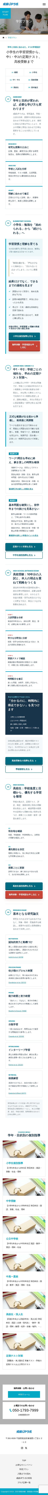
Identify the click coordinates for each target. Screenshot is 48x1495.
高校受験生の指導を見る (23, 760)
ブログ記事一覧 (24, 1482)
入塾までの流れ (24, 1474)
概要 (15, 72)
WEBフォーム (24, 1394)
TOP (24, 1460)
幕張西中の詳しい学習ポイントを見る (23, 535)
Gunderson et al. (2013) (17, 982)
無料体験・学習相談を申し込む (23, 345)
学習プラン (24, 1469)
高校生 (15, 87)
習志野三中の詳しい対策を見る (21, 489)
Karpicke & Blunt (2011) (17, 1093)
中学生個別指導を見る (23, 555)
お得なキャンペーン (24, 1465)
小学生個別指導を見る (23, 336)
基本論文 (33, 87)
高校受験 (33, 80)
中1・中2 (15, 80)
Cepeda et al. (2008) (16, 1036)
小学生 (33, 72)
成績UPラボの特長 (24, 1478)
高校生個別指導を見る (23, 886)
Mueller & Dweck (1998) (17, 1011)
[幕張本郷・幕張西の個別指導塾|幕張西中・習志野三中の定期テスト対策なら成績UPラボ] (11, 4)
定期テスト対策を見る (23, 546)
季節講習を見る (23, 769)
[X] (26, 1448)
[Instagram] (22, 1448)
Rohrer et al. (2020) (16, 1065)
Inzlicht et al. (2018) (16, 957)
